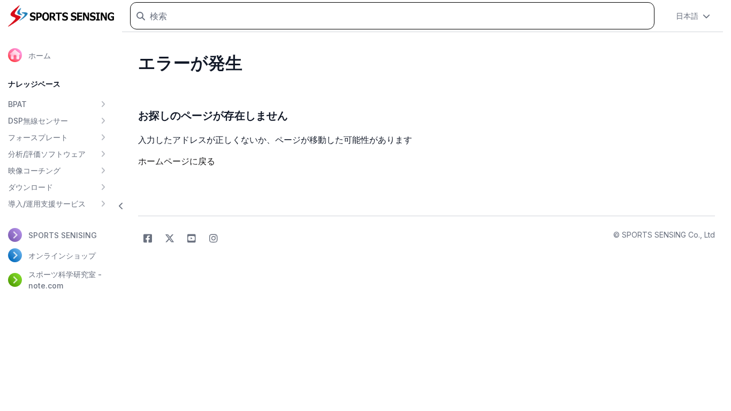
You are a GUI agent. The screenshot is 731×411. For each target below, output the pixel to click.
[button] (121, 206)
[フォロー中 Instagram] (213, 238)
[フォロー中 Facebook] (147, 238)
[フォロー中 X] (169, 238)
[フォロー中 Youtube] (191, 238)
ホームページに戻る (176, 161)
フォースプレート (38, 137)
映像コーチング (34, 170)
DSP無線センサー (38, 120)
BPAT (17, 104)
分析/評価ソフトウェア (47, 153)
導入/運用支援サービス (47, 203)
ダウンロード (30, 187)
